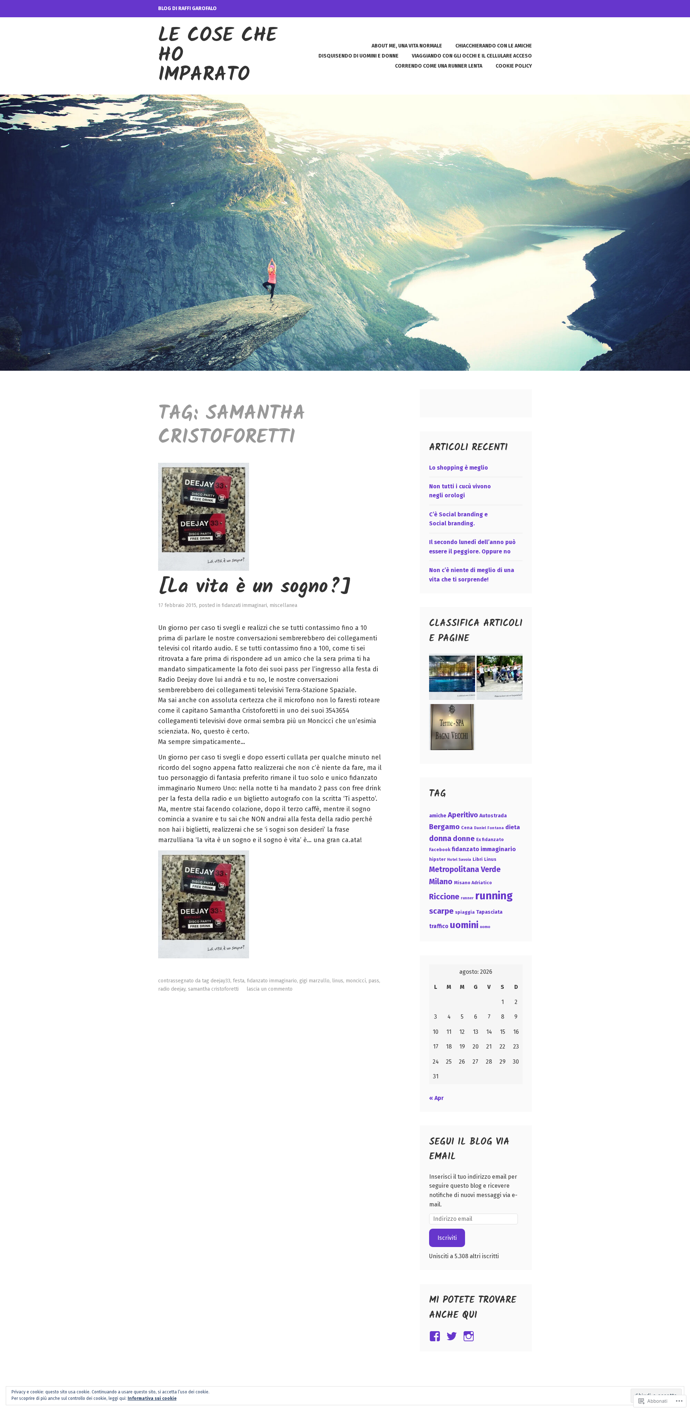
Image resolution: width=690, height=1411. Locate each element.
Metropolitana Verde (465, 869)
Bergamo (444, 826)
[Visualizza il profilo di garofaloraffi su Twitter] (453, 1336)
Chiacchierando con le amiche (493, 46)
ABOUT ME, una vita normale (407, 46)
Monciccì (356, 981)
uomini (464, 925)
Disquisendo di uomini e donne (358, 56)
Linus (337, 981)
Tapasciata (489, 912)
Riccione (444, 896)
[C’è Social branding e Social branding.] (500, 678)
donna (440, 838)
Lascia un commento (270, 989)
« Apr (436, 1098)
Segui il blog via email (469, 1149)
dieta (512, 827)
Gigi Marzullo (314, 981)
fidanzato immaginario (272, 981)
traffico (438, 926)
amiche (437, 816)
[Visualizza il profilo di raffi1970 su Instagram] (470, 1336)
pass (373, 981)
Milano (440, 881)
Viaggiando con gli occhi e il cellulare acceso (472, 56)
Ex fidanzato (490, 839)
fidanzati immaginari (244, 605)
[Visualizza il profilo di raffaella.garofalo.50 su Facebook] (436, 1336)
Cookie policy (514, 66)
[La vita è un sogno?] (254, 587)
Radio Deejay (171, 989)
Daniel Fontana (489, 828)
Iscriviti (447, 1237)
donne (464, 838)
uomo (485, 926)
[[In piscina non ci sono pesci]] (452, 678)
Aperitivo (463, 814)
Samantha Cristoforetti (213, 989)
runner (467, 898)
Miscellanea (283, 605)
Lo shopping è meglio (458, 467)
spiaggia (465, 912)
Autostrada (493, 816)
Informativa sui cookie (152, 1398)
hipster (437, 859)
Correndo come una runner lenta (438, 66)
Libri (478, 859)
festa (238, 981)
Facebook (439, 849)
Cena (467, 827)
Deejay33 (220, 981)
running (493, 896)
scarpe (441, 911)
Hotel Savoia (459, 859)
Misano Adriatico (473, 882)
